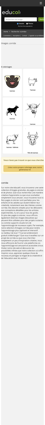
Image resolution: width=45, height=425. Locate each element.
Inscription (16, 35)
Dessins (21, 24)
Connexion (6, 35)
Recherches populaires (25, 26)
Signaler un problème (36, 35)
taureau (12, 91)
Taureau (32, 90)
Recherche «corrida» (18, 31)
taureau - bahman (12, 147)
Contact (24, 35)
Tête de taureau (32, 153)
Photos (30, 24)
